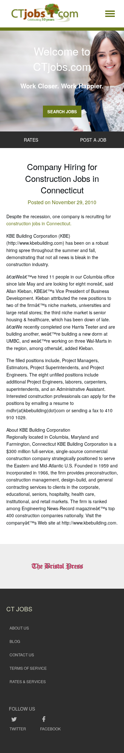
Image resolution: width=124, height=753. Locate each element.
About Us (19, 627)
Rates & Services (28, 681)
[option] (62, 566)
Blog (15, 641)
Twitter (18, 728)
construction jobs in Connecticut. (39, 223)
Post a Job (93, 140)
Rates (31, 140)
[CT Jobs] (44, 13)
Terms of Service (28, 668)
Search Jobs (62, 111)
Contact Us (22, 654)
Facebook (50, 728)
